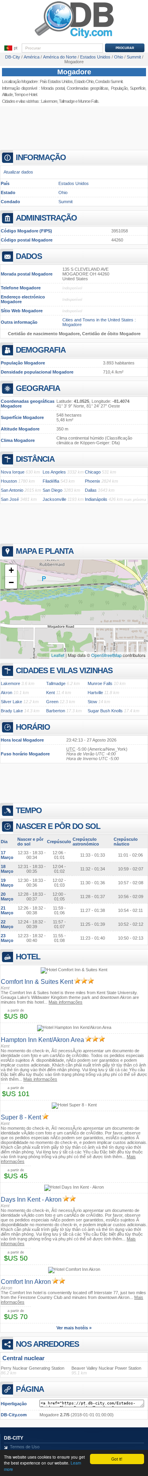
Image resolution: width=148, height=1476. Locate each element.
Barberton (55, 710)
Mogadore (74, 72)
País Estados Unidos (56, 81)
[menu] (11, 48)
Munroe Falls (88, 101)
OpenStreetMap (106, 655)
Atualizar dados (18, 172)
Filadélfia (51, 481)
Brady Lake (12, 710)
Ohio (62, 192)
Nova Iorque (12, 472)
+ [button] (11, 570)
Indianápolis (96, 499)
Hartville (95, 692)
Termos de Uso (24, 1446)
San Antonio (12, 490)
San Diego (52, 490)
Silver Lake (11, 701)
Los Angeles (54, 472)
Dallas (91, 490)
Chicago (93, 472)
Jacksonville (54, 499)
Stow (92, 701)
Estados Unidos (73, 183)
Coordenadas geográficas (87, 88)
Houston (9, 481)
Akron (6, 692)
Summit (65, 201)
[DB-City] (74, 38)
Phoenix (92, 481)
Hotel (33, 94)
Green (52, 701)
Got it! (116, 1459)
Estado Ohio (84, 81)
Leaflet (57, 655)
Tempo (19, 94)
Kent (50, 692)
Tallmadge (67, 101)
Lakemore (49, 101)
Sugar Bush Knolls (105, 710)
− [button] (11, 582)
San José (10, 499)
